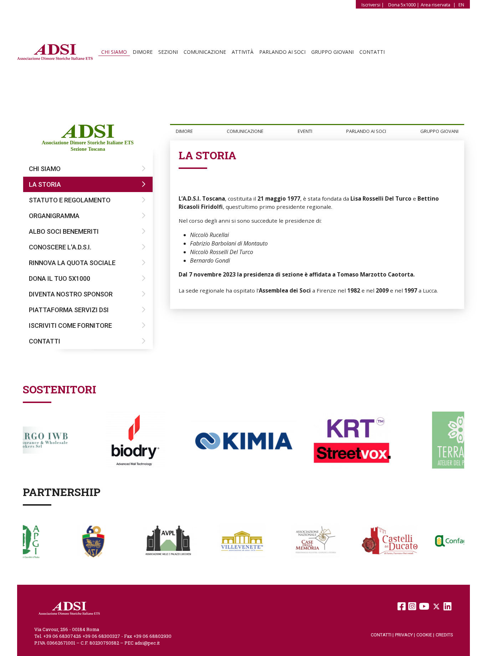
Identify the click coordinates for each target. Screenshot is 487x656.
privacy (405, 634)
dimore (143, 51)
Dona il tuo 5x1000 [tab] (59, 278)
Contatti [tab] (44, 341)
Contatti (372, 51)
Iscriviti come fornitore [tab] (70, 325)
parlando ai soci (282, 51)
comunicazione (205, 51)
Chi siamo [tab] (45, 168)
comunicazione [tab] (245, 131)
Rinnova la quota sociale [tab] (72, 263)
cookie (425, 634)
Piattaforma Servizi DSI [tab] (69, 310)
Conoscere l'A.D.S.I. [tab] (60, 247)
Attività (242, 51)
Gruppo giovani (332, 51)
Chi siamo (114, 51)
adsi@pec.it (147, 643)
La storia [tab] (45, 184)
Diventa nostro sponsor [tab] (71, 294)
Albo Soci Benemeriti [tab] (64, 231)
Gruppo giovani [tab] (439, 131)
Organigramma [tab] (54, 215)
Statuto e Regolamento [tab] (70, 200)
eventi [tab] (305, 131)
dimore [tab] (184, 131)
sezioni (168, 51)
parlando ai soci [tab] (366, 131)
